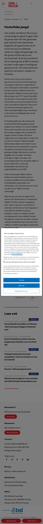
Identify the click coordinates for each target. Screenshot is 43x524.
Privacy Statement (17, 254)
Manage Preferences (21, 291)
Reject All (21, 285)
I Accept (21, 280)
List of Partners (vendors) (10, 273)
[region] (21, 262)
